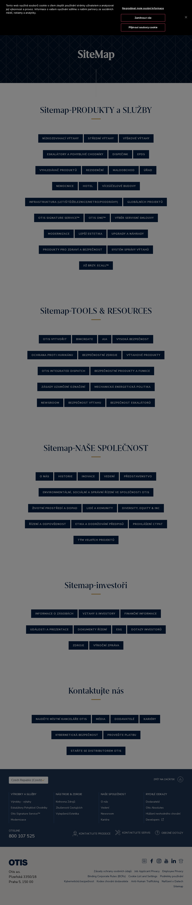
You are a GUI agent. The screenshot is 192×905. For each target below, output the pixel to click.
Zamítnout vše (143, 17)
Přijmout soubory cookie (143, 27)
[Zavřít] (186, 17)
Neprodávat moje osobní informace (143, 8)
